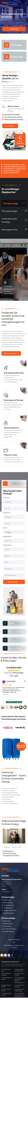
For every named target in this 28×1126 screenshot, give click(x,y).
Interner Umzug (8, 923)
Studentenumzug (9, 905)
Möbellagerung (13, 640)
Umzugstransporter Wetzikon (6, 978)
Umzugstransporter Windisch (6, 985)
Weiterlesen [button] (5, 694)
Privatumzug (7, 900)
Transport (7, 847)
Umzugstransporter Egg (6, 970)
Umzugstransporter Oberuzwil (6, 974)
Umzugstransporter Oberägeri (20, 985)
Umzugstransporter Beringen (6, 994)
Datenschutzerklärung (14, 939)
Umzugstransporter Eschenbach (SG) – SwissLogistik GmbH (20, 995)
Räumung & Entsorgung (15, 631)
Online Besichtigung (14, 648)
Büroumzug (7, 921)
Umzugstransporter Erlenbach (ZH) (20, 989)
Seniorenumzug (8, 902)
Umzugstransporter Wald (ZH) (20, 974)
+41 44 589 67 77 (6, 892)
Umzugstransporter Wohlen (6, 989)
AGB (14, 942)
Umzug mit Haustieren (10, 910)
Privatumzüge (8, 286)
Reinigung (11, 623)
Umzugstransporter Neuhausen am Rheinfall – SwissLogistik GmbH (20, 980)
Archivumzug (7, 926)
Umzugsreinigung (9, 913)
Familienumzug (8, 908)
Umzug (10, 483)
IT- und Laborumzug (9, 929)
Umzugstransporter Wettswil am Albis (20, 970)
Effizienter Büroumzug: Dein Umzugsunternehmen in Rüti (14, 853)
